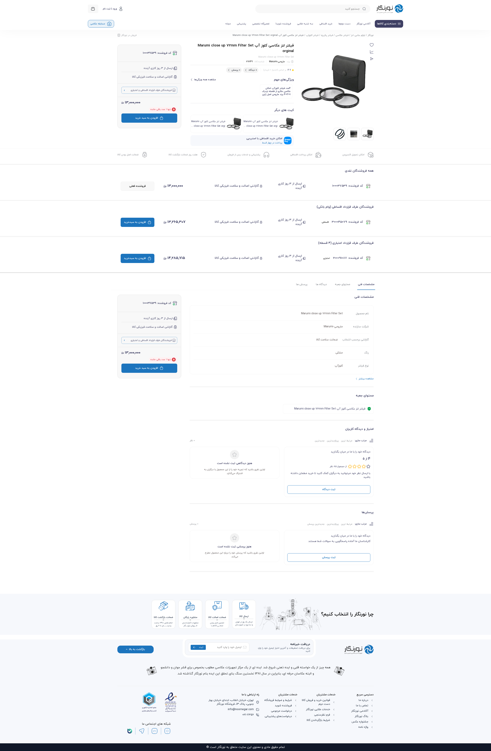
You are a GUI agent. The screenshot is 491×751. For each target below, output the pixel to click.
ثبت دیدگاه (328, 489)
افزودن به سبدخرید (135, 222)
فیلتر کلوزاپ (312, 35)
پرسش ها (301, 284)
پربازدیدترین (333, 440)
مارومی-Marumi (277, 61)
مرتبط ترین (346, 440)
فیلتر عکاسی (341, 35)
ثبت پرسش (329, 557)
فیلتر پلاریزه (327, 35)
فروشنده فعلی (137, 186)
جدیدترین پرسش (316, 524)
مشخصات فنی (366, 284)
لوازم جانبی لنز (358, 35)
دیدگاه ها (321, 284)
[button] (372, 45)
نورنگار (371, 35)
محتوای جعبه (342, 284)
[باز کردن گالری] (333, 83)
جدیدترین (320, 440)
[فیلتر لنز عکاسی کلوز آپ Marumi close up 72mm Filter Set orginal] (354, 134)
